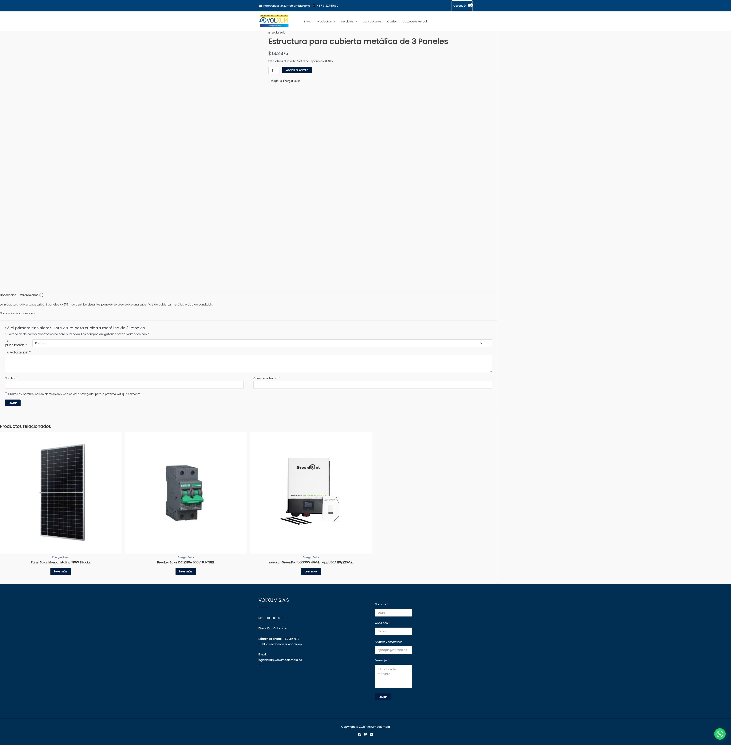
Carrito (392, 21)
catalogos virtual (415, 21)
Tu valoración (18, 352)
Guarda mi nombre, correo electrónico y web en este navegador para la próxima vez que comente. (74, 394)
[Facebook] (360, 734)
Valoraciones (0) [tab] (32, 295)
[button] (720, 734)
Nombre (11, 378)
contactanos (372, 21)
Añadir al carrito (297, 70)
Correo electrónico (267, 378)
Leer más (60, 571)
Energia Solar (277, 32)
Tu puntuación (16, 343)
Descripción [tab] (8, 295)
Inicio (307, 21)
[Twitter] (365, 734)
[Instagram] (371, 734)
